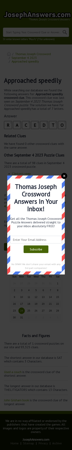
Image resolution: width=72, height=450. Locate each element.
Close (64, 176)
